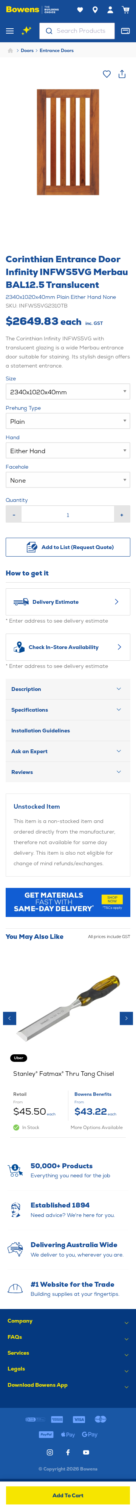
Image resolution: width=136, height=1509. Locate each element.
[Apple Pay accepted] (68, 1435)
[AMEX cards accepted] (57, 1419)
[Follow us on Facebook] (68, 1452)
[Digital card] (125, 30)
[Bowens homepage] (32, 9)
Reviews (22, 772)
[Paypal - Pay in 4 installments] (46, 1435)
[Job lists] (80, 9)
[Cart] (125, 9)
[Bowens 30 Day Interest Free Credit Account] (35, 1419)
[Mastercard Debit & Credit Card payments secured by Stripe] (101, 1419)
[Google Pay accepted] (90, 1435)
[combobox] (77, 31)
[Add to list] (107, 74)
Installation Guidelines (40, 730)
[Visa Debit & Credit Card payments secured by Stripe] (79, 1419)
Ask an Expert (29, 751)
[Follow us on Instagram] (50, 1452)
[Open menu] (10, 31)
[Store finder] (95, 9)
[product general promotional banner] (68, 902)
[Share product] (122, 73)
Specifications (29, 709)
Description (26, 689)
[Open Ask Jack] (26, 31)
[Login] (110, 9)
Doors (27, 51)
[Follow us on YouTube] (86, 1452)
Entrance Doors (57, 51)
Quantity (17, 500)
